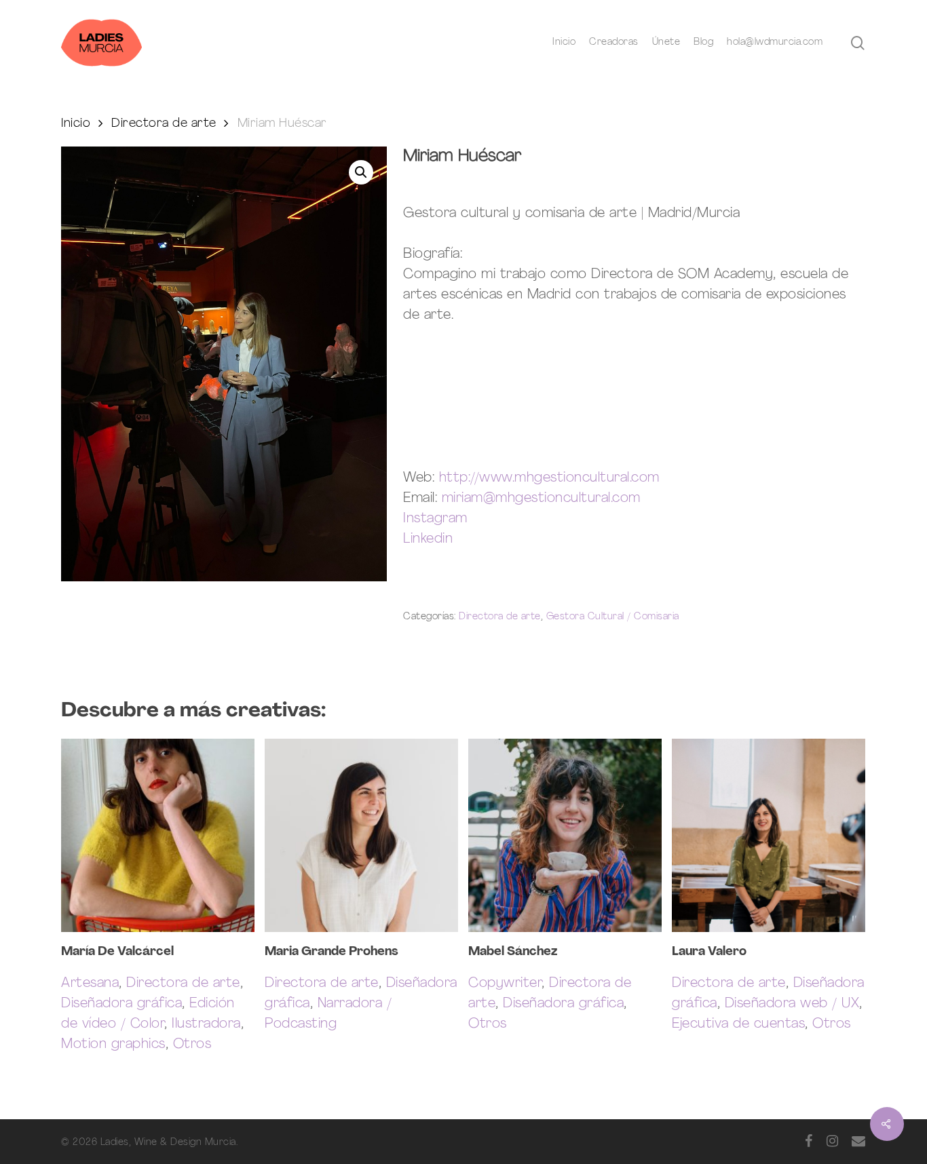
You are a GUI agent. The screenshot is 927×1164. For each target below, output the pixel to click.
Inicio (75, 123)
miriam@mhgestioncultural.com (541, 498)
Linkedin (428, 539)
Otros (192, 1044)
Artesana (90, 983)
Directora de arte (163, 123)
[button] (361, 172)
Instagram (435, 519)
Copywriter (505, 983)
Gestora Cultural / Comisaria (612, 617)
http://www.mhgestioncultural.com (549, 478)
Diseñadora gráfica (121, 1004)
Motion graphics (113, 1044)
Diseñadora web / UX (792, 1004)
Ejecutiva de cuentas (738, 1024)
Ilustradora (206, 1024)
